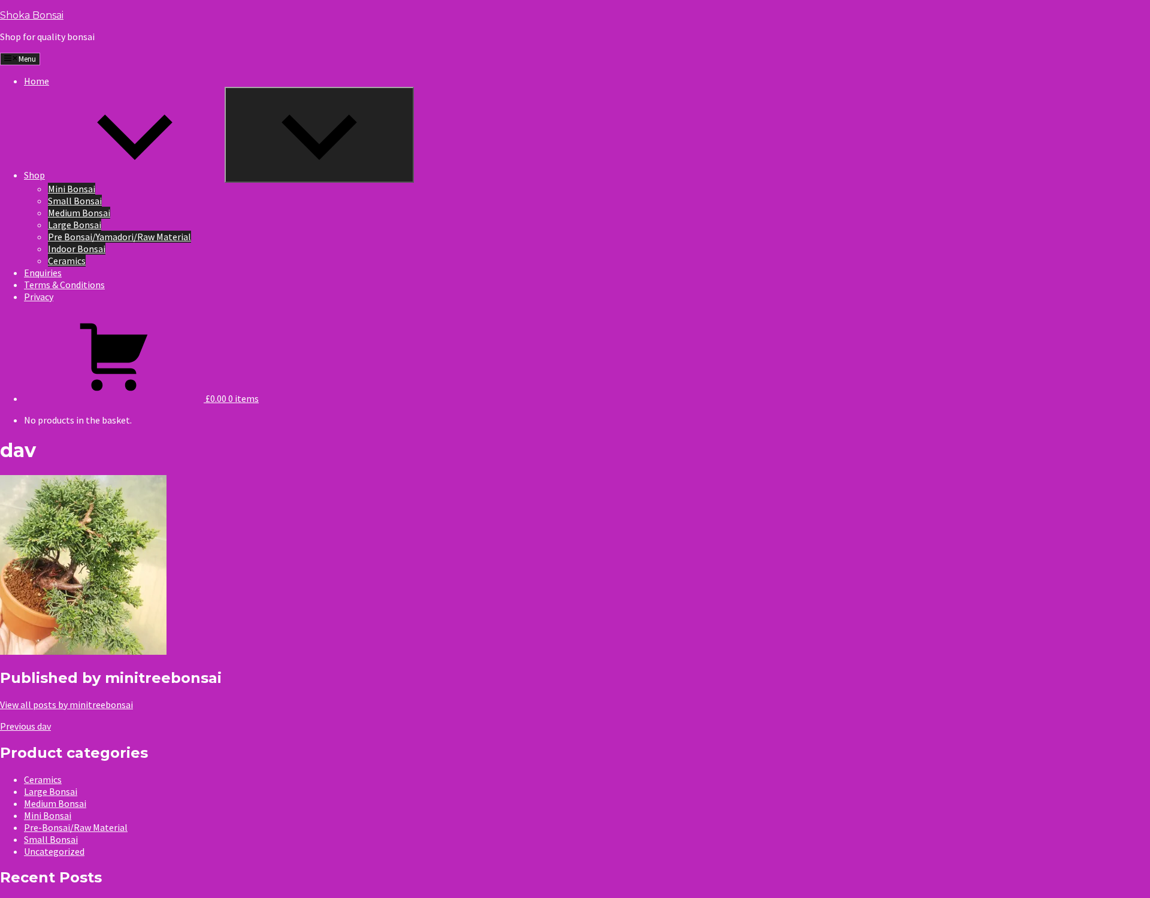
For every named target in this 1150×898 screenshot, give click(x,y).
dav (25, 726)
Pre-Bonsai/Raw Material (76, 827)
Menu (27, 59)
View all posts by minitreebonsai (66, 704)
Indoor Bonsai (76, 249)
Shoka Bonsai (31, 15)
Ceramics (67, 261)
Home (36, 81)
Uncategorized (54, 851)
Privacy (38, 297)
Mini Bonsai (71, 189)
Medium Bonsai (79, 213)
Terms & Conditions (64, 285)
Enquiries (43, 273)
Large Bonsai (74, 225)
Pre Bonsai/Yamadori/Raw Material (119, 237)
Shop (34, 175)
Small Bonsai (75, 201)
